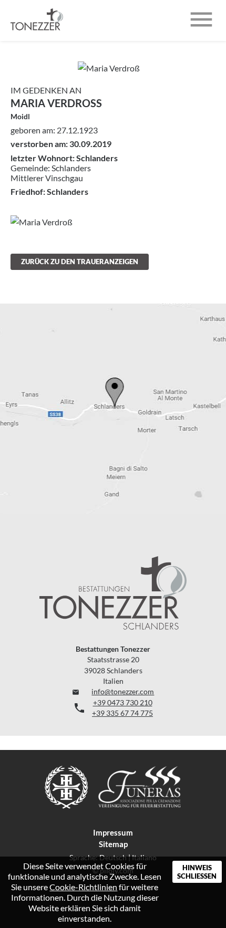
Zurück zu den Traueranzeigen (79, 261)
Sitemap (113, 844)
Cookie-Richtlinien (83, 887)
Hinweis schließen (197, 871)
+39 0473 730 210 (122, 702)
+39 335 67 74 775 (122, 713)
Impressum (113, 832)
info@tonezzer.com (113, 691)
